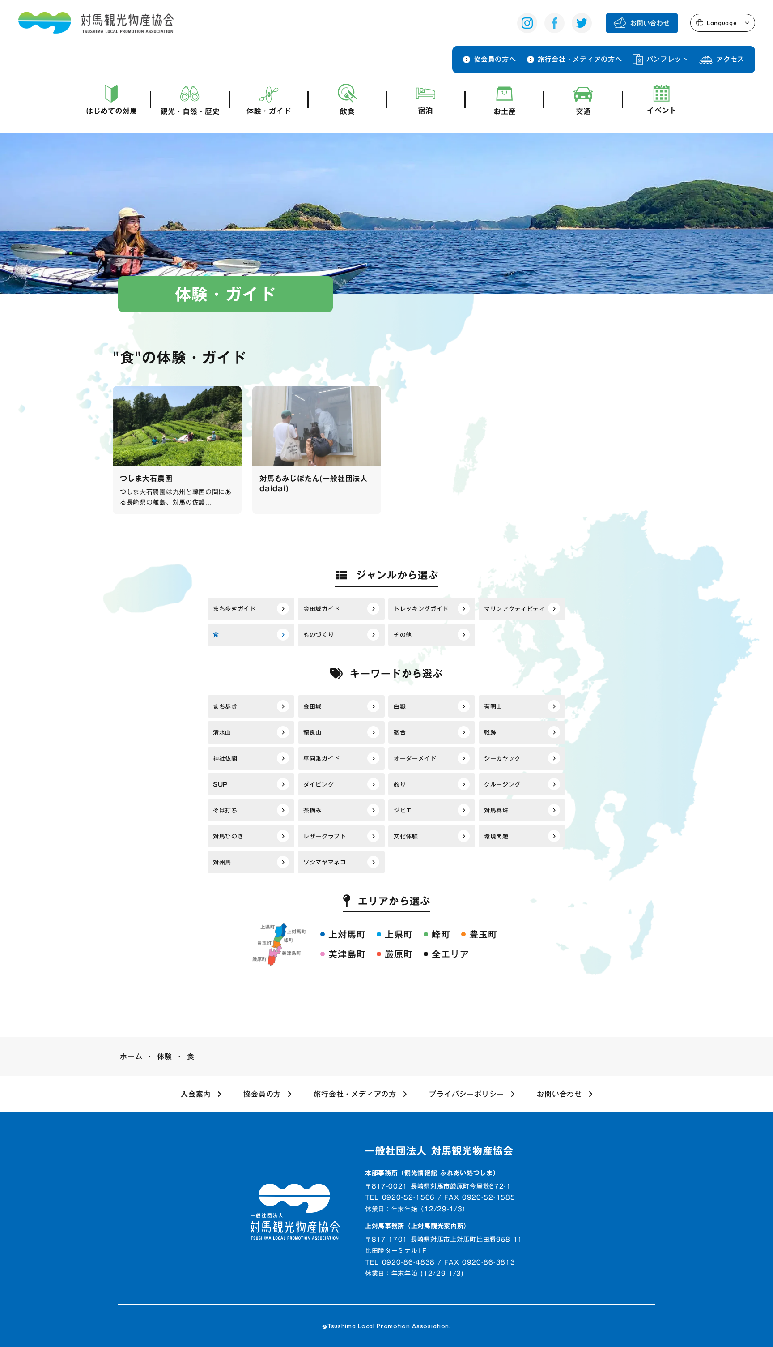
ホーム (131, 1056)
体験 (164, 1056)
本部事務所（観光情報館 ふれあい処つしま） (432, 1173)
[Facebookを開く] (554, 23)
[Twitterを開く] (582, 23)
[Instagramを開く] (527, 23)
